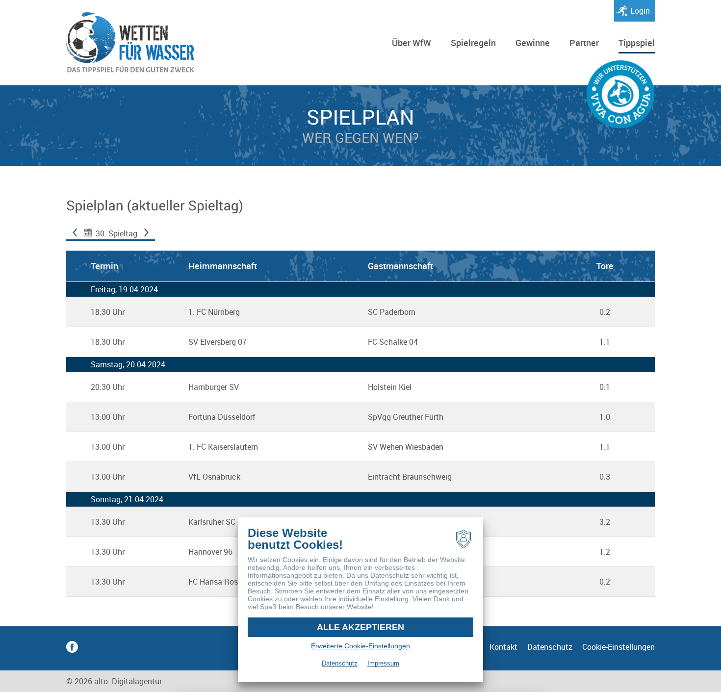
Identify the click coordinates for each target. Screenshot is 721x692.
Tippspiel (636, 43)
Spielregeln (473, 43)
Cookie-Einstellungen (618, 646)
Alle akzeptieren (360, 627)
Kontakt (503, 646)
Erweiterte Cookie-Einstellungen (360, 646)
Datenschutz (549, 646)
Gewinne (532, 43)
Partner (584, 43)
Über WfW (411, 43)
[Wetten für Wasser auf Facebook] (72, 648)
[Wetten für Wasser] (130, 42)
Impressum (383, 663)
